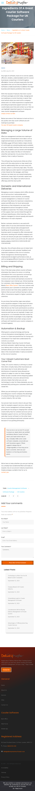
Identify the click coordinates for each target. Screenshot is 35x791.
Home (3, 30)
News (8, 30)
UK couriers (21, 492)
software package (8, 492)
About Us (4, 690)
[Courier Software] (17, 656)
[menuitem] (19, 578)
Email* (3, 537)
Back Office (4, 719)
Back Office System (12, 285)
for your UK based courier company (12, 125)
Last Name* (4, 528)
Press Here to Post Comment (17, 562)
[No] (33, 786)
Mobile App (4, 729)
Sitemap (3, 773)
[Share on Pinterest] (17, 496)
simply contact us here (8, 114)
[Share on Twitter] (13, 496)
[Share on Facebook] (9, 496)
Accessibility (4, 768)
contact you (5, 472)
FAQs (2, 700)
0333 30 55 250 (11, 746)
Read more (18, 788)
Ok (14, 788)
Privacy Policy (5, 777)
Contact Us (6, 669)
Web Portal (4, 724)
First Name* (4, 519)
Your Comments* (6, 547)
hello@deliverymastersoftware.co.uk (14, 752)
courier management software (17, 488)
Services (3, 695)
